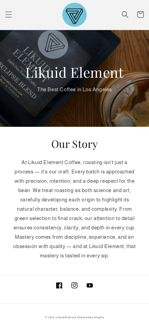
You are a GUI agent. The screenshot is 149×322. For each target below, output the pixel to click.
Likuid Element (66, 317)
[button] (8, 14)
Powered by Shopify (90, 317)
